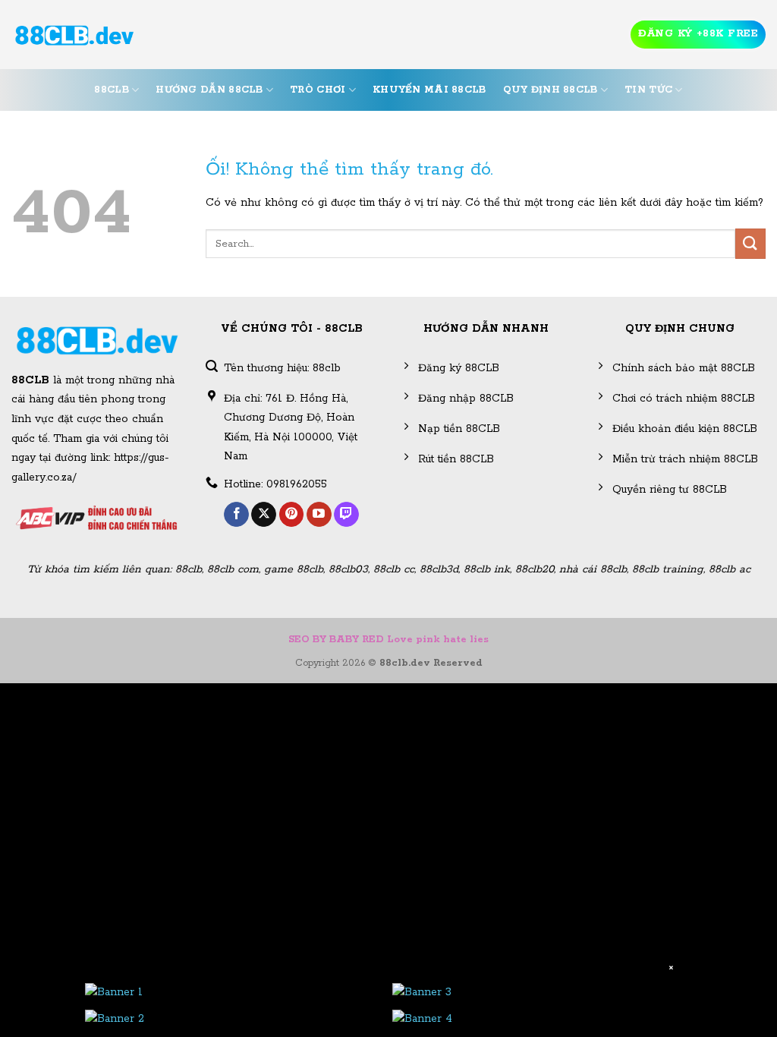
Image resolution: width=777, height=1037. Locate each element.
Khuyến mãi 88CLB (429, 90)
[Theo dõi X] (263, 515)
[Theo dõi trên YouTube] (319, 515)
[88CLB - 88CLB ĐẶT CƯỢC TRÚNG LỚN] (74, 34)
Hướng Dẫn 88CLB (209, 90)
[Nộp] (750, 243)
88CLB (111, 90)
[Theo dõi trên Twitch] (346, 515)
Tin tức (648, 90)
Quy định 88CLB (550, 90)
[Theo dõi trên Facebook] (236, 515)
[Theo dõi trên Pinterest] (291, 515)
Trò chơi (317, 90)
